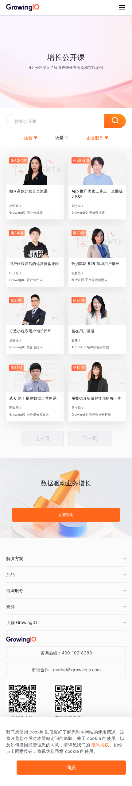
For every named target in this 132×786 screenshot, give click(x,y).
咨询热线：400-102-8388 (66, 652)
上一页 (42, 438)
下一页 (90, 438)
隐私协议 (100, 744)
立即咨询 (66, 514)
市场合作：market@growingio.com (66, 669)
